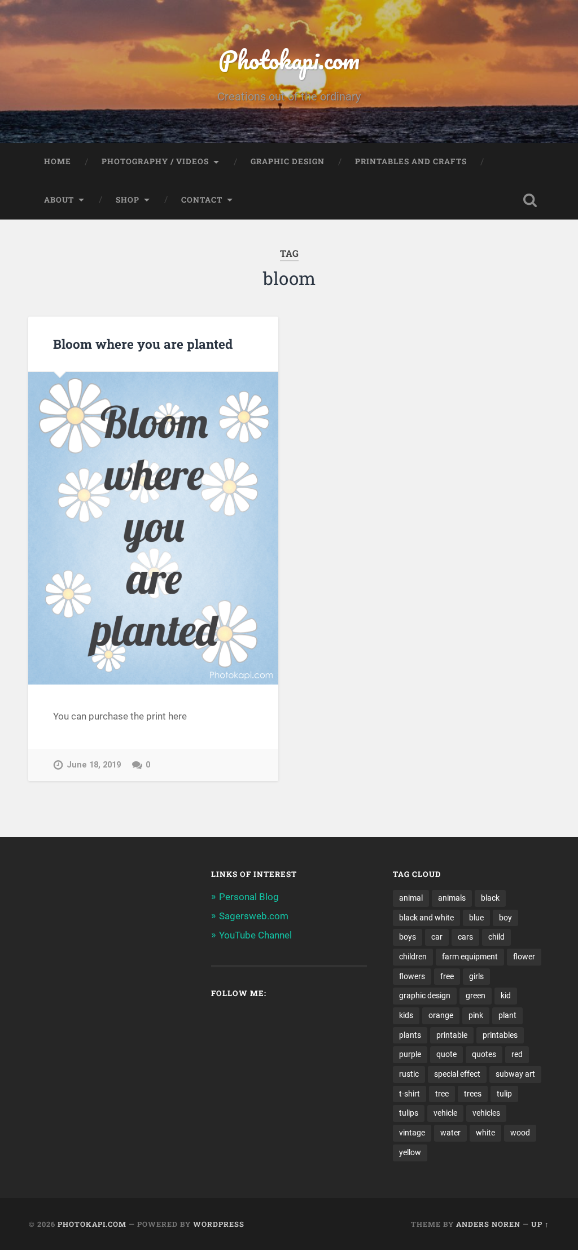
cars (465, 936)
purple (410, 1054)
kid (506, 995)
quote (446, 1054)
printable (451, 1035)
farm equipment (470, 956)
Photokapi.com (289, 60)
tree (442, 1093)
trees (472, 1093)
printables (500, 1035)
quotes (484, 1054)
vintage (412, 1132)
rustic (409, 1073)
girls (476, 976)
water (450, 1132)
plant (507, 1015)
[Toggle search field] (530, 200)
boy (505, 917)
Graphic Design (288, 161)
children (413, 956)
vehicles (486, 1112)
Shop (127, 200)
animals (452, 897)
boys (407, 936)
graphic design (424, 995)
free (447, 976)
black (490, 897)
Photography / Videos (155, 161)
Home (57, 161)
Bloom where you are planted (143, 343)
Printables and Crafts (411, 161)
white (485, 1132)
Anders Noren (488, 1224)
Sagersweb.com (253, 916)
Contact (201, 200)
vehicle (445, 1112)
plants (410, 1035)
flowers (412, 976)
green (475, 995)
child (496, 936)
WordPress (218, 1224)
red (517, 1054)
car (437, 936)
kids (406, 1015)
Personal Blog (249, 896)
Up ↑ (540, 1224)
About (59, 200)
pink (475, 1015)
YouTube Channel (255, 935)
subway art (515, 1073)
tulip (504, 1093)
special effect (457, 1073)
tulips (408, 1112)
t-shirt (409, 1093)
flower (524, 956)
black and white (426, 917)
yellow (410, 1152)
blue (476, 917)
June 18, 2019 (94, 765)
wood (520, 1132)
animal (411, 897)
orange (440, 1015)
